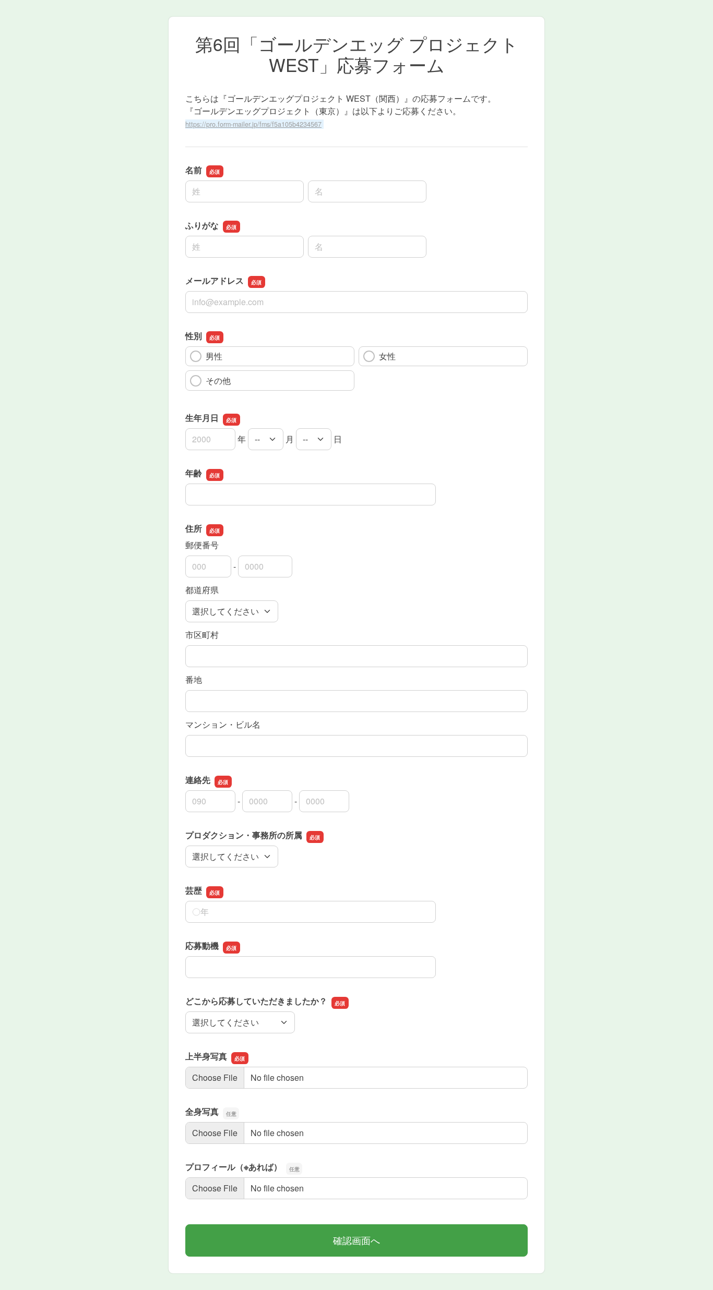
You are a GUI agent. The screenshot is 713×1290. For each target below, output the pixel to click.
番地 (193, 679)
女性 (387, 356)
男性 (214, 356)
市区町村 (202, 635)
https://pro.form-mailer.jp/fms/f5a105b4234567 (253, 124)
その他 (218, 381)
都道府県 (202, 590)
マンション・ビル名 (222, 724)
